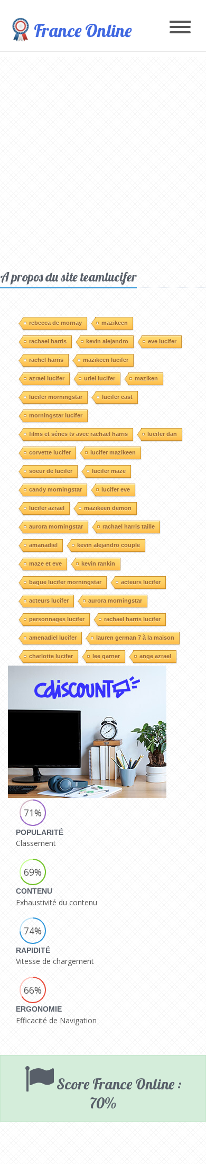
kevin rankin (98, 563)
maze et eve (45, 563)
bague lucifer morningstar (65, 582)
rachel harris (46, 360)
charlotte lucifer (51, 656)
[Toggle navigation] (180, 28)
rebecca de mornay (55, 323)
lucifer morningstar (55, 397)
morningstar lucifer (55, 415)
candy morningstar (55, 489)
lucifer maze (109, 471)
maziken (146, 378)
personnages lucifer (57, 619)
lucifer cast (117, 397)
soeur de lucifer (50, 471)
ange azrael (155, 656)
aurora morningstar (56, 526)
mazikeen (114, 323)
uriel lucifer (99, 378)
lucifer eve (115, 489)
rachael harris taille (128, 526)
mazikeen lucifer (105, 360)
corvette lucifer (50, 452)
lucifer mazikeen (113, 452)
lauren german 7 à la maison (135, 637)
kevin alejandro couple (108, 545)
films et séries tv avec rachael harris (78, 434)
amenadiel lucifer (53, 637)
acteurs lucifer (141, 582)
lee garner (106, 656)
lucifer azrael (46, 508)
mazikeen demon (108, 508)
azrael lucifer (46, 378)
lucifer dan (162, 434)
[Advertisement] (103, 160)
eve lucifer (162, 341)
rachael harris (48, 341)
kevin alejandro (107, 341)
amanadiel (43, 545)
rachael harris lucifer (132, 619)
